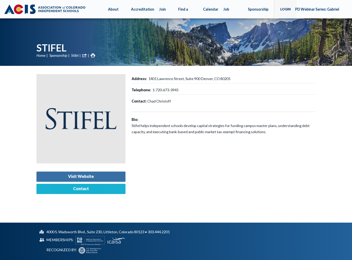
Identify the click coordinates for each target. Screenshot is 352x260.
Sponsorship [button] (258, 9)
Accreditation (142, 9)
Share (84, 55)
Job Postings (230, 12)
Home (40, 55)
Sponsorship (58, 55)
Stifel (51, 48)
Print (93, 55)
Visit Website (81, 176)
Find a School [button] (184, 12)
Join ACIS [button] (163, 12)
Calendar (210, 9)
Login (285, 9)
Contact (81, 188)
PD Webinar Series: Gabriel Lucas (317, 12)
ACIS (45, 9)
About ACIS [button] (113, 12)
